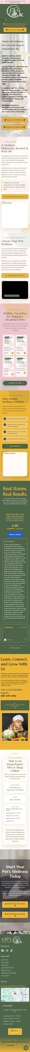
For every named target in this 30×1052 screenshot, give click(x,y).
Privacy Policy (21, 1043)
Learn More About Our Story (15, 196)
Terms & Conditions (10, 1043)
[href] (15, 995)
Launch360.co (19, 1045)
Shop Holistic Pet (15, 446)
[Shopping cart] (3, 20)
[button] (5, 19)
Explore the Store (16, 383)
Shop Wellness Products (15, 275)
